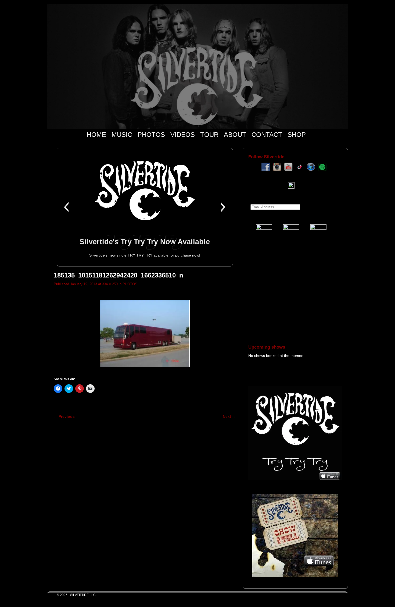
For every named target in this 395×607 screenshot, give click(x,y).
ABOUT (235, 134)
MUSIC (122, 134)
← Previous (64, 416)
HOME (96, 134)
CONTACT (267, 134)
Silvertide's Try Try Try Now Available (145, 241)
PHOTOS (151, 134)
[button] (66, 207)
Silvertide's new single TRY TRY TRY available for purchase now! (144, 255)
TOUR (209, 134)
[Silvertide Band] (197, 66)
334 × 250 (110, 284)
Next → (229, 416)
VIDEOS (182, 134)
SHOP (297, 134)
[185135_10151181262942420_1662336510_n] (144, 333)
